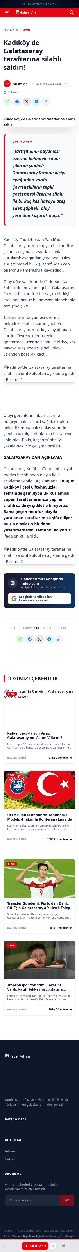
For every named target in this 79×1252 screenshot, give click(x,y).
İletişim (11, 1159)
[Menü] (7, 13)
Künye (10, 1151)
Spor (26, 29)
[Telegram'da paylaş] (36, 102)
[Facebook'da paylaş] (17, 102)
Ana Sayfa (11, 29)
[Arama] (71, 12)
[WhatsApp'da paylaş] (7, 102)
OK (67, 1200)
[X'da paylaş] (27, 102)
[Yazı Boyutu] (14, 1246)
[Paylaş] (64, 1246)
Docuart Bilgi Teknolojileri (28, 1236)
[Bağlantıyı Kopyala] (46, 102)
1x (52, 1245)
